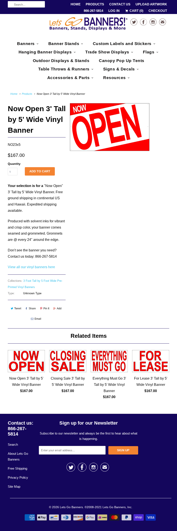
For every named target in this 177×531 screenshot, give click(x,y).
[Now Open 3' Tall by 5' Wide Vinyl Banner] (109, 127)
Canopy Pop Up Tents (121, 60)
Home (76, 4)
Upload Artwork (151, 4)
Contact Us (119, 4)
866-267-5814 (93, 10)
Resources (114, 77)
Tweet (17, 308)
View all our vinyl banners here (31, 267)
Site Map (14, 486)
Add (59, 308)
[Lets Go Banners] (88, 24)
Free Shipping (17, 468)
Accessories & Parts (68, 77)
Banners (26, 43)
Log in (114, 10)
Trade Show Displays (107, 52)
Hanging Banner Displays (45, 52)
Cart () (136, 10)
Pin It (46, 308)
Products (95, 4)
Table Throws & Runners (64, 69)
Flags (149, 52)
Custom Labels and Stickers (122, 43)
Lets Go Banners (71, 507)
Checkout (158, 10)
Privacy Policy (18, 477)
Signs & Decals (119, 69)
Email (38, 318)
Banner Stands (63, 43)
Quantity (14, 163)
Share (32, 308)
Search (13, 444)
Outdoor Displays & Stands (61, 60)
